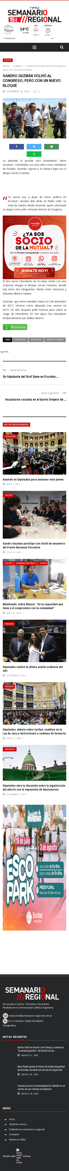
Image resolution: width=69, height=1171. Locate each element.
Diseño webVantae (17, 1156)
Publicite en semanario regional (27, 1129)
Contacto (14, 1134)
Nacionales (10, 749)
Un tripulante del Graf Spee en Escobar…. (31, 376)
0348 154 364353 (34, 1021)
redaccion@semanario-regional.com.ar (30, 1015)
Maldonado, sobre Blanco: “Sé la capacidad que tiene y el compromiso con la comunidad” (33, 606)
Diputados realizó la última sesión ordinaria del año (33, 669)
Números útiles (17, 1139)
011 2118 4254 (15, 1021)
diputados (36, 339)
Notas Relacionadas (16, 424)
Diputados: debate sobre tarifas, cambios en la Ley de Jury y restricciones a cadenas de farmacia (34, 731)
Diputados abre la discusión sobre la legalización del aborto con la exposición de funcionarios (34, 787)
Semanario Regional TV (26, 563)
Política (7, 60)
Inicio (12, 1119)
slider (43, 563)
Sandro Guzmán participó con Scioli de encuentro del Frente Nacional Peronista (34, 545)
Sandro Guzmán (54, 339)
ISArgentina (9, 1025)
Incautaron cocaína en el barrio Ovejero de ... (35, 399)
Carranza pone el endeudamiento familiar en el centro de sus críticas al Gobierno (41, 1087)
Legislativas (10, 436)
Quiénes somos (18, 1124)
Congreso (20, 339)
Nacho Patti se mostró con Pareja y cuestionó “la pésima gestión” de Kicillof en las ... (40, 1049)
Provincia (9, 624)
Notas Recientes (15, 1037)
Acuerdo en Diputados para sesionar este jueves (33, 479)
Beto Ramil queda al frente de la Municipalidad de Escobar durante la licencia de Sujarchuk (41, 1068)
